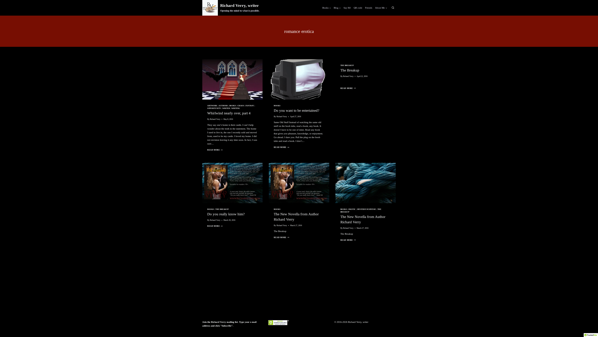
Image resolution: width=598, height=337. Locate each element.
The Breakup (347, 65)
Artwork (212, 106)
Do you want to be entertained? (296, 110)
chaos (240, 106)
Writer (226, 108)
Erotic (352, 209)
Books (232, 106)
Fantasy (250, 106)
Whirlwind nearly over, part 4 (229, 113)
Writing (235, 108)
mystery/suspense (366, 209)
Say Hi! (347, 8)
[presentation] (232, 79)
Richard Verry (215, 119)
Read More (215, 150)
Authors (223, 106)
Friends (368, 8)
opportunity (214, 108)
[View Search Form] (393, 8)
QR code (358, 8)
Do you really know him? (226, 214)
